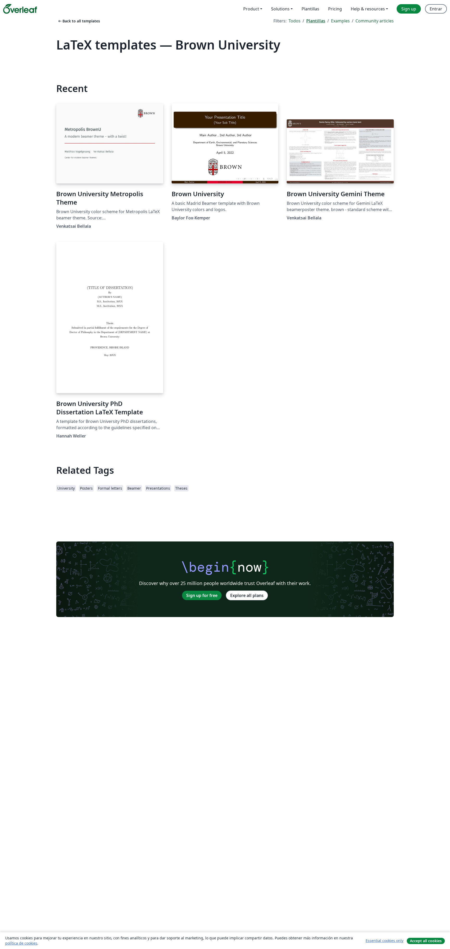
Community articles (374, 21)
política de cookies (21, 943)
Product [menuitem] (251, 9)
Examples (340, 21)
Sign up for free (201, 595)
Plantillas (315, 21)
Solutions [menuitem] (280, 9)
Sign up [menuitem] (408, 9)
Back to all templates (78, 21)
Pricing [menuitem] (335, 9)
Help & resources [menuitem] (368, 9)
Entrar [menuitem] (436, 9)
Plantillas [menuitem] (310, 9)
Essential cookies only (384, 940)
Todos (295, 21)
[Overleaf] (20, 9)
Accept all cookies (426, 940)
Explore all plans (247, 595)
